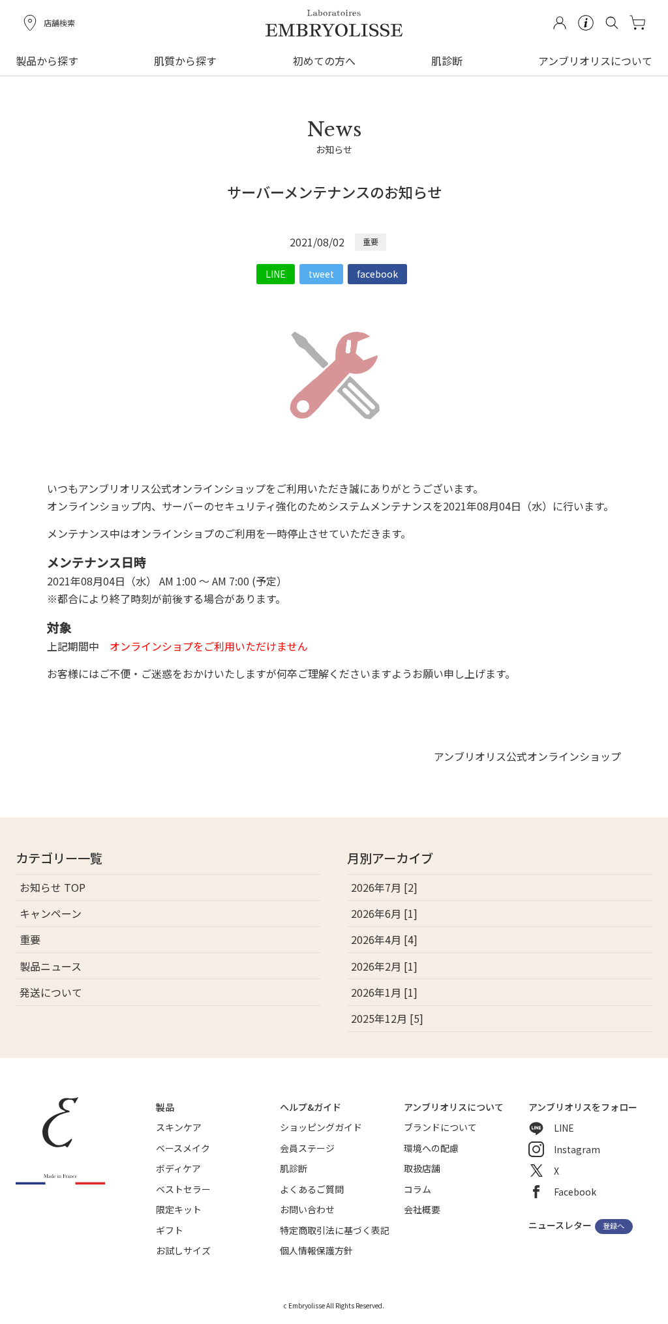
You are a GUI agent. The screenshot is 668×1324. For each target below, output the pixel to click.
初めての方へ (324, 60)
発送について (51, 992)
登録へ (613, 1226)
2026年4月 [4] (384, 939)
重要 (370, 241)
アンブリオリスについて (595, 60)
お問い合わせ (307, 1209)
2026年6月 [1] (384, 913)
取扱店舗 (422, 1168)
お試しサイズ (183, 1250)
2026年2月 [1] (384, 966)
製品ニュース (51, 966)
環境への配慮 (431, 1148)
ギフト (169, 1230)
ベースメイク (183, 1148)
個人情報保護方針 (316, 1250)
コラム (417, 1189)
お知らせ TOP (52, 887)
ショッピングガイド (321, 1127)
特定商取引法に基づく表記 (334, 1230)
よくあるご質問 (312, 1189)
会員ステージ (307, 1148)
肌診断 (447, 60)
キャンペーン (51, 913)
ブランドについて (440, 1127)
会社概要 (422, 1209)
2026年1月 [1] (384, 992)
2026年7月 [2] (384, 887)
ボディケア (178, 1168)
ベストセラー (183, 1189)
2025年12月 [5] (387, 1018)
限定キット (179, 1209)
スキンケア (179, 1127)
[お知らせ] (334, 171)
